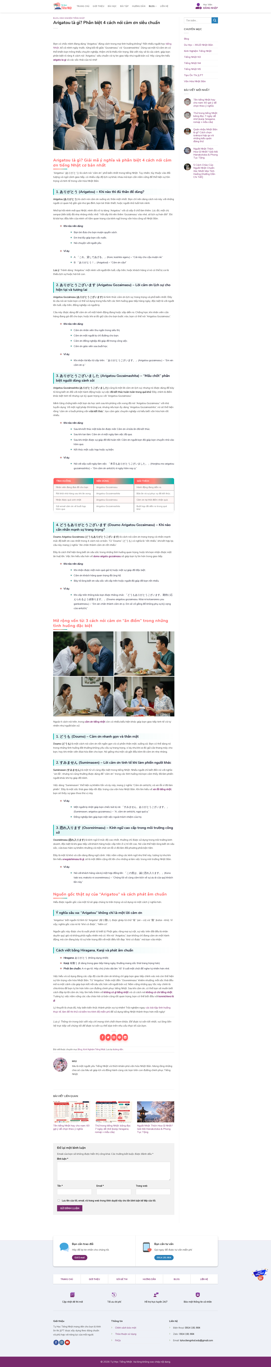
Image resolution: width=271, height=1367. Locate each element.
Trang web (141, 1185)
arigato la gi (59, 59)
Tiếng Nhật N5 (192, 69)
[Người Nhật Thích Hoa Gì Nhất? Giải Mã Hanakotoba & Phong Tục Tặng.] (155, 1111)
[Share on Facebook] (102, 1037)
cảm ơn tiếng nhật (95, 721)
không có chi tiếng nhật (159, 992)
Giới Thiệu (98, 6)
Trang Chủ (83, 6)
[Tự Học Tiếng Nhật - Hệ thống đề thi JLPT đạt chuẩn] (62, 6)
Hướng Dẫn (138, 6)
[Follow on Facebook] (56, 1342)
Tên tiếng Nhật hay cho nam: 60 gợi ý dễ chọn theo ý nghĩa (71, 1127)
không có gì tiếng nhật (116, 992)
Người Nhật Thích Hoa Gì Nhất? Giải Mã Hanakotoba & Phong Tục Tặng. (155, 1129)
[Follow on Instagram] (61, 1342)
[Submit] (215, 20)
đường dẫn (118, 1049)
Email (100, 1185)
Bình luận (62, 1158)
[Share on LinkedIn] (125, 1037)
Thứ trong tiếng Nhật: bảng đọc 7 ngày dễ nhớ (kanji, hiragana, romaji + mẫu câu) (113, 1129)
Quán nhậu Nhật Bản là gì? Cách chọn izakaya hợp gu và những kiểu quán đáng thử (205, 135)
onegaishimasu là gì (73, 859)
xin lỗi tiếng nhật (162, 789)
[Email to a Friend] (114, 1037)
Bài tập (124, 6)
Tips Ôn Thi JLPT (193, 75)
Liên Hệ (164, 6)
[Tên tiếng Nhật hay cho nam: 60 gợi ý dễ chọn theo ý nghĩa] (71, 1111)
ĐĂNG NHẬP (210, 7)
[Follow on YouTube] (67, 1342)
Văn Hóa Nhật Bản (195, 81)
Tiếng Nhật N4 (192, 63)
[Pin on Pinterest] (119, 1037)
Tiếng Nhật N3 (192, 56)
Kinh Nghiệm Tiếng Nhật (72, 18)
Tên (60, 1185)
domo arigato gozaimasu (107, 556)
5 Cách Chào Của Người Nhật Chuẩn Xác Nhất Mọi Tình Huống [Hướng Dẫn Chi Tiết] (204, 170)
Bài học (112, 6)
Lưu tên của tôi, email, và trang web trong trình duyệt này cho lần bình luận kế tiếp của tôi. (109, 1200)
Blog (152, 6)
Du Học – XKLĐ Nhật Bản (198, 44)
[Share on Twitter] (108, 1037)
